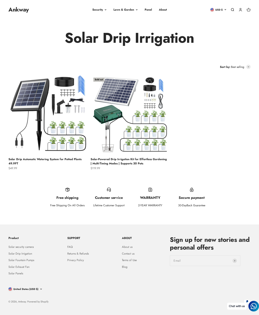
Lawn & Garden (123, 10)
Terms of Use (129, 260)
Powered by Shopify (37, 301)
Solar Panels (15, 273)
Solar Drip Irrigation (20, 254)
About (163, 10)
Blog (124, 267)
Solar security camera (21, 247)
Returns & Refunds (78, 254)
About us (127, 247)
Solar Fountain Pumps (21, 260)
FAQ (70, 247)
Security (97, 10)
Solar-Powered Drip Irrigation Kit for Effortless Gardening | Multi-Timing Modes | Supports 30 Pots (129, 161)
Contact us (128, 254)
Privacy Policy (75, 260)
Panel (148, 10)
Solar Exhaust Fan (18, 267)
